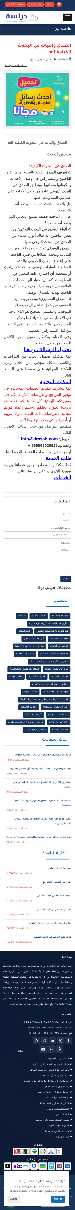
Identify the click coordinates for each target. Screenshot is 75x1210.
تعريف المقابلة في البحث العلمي (54, 896)
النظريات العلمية (25, 654)
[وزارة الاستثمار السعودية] (58, 1151)
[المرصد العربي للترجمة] (43, 1151)
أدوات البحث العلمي (34, 639)
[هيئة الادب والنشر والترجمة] (22, 1151)
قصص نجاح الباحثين (35, 730)
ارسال (66, 579)
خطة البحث (24, 631)
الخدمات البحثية (60, 730)
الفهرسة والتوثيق (59, 646)
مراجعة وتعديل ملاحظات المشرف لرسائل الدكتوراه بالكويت (40, 769)
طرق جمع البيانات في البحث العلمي (52, 937)
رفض (13, 1199)
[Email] (43, 1049)
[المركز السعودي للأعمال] (51, 1151)
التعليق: (66, 543)
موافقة (58, 1199)
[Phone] (51, 1049)
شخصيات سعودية (58, 715)
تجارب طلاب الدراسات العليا (29, 646)
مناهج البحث (15, 677)
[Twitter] (60, 1040)
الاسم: (66, 513)
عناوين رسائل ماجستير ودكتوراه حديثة (48, 623)
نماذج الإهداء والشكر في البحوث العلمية (50, 923)
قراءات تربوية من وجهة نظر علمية (25, 722)
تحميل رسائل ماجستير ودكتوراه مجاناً (49, 661)
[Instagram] (44, 1040)
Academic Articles (58, 722)
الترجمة (21, 616)
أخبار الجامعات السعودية (55, 707)
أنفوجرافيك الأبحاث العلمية (54, 654)
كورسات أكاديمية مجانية (56, 692)
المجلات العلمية (60, 677)
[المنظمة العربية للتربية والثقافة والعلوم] (34, 1151)
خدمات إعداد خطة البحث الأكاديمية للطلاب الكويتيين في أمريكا (38, 837)
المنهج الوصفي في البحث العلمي (53, 909)
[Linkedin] (52, 1040)
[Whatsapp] (59, 1049)
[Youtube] (36, 1040)
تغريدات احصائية (33, 715)
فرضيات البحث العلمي (59, 868)
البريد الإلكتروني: (60, 528)
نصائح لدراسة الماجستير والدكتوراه (50, 684)
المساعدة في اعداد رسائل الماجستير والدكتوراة (44, 699)
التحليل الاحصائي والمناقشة (24, 669)
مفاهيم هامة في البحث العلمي (52, 631)
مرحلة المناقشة (60, 616)
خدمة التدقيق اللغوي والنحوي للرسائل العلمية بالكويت (43, 755)
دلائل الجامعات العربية (56, 669)
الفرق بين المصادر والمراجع (57, 882)
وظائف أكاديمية (29, 707)
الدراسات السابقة (59, 639)
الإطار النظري (39, 616)
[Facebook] (68, 1040)
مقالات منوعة (30, 692)
